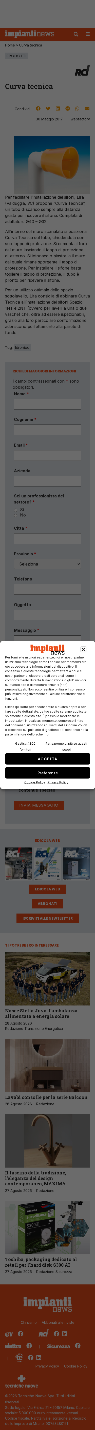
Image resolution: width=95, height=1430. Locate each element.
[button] (83, 649)
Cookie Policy (34, 782)
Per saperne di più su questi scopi (66, 746)
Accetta (47, 758)
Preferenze (47, 772)
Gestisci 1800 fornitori (25, 746)
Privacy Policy (58, 782)
